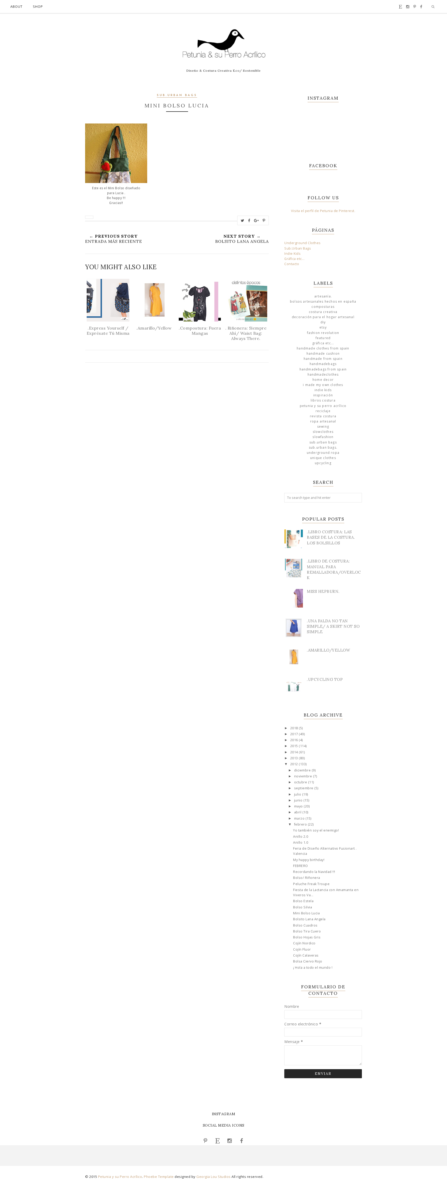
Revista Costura (323, 416)
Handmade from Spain (323, 358)
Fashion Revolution (323, 333)
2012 (294, 764)
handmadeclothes (323, 374)
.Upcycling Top (325, 679)
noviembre (303, 776)
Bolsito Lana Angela (309, 919)
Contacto (291, 264)
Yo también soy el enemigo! (316, 830)
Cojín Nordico (304, 943)
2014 (294, 752)
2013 (294, 758)
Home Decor (323, 379)
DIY (323, 322)
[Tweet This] (242, 220)
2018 (294, 728)
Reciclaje (323, 411)
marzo (300, 818)
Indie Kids (292, 253)
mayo (299, 806)
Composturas (322, 306)
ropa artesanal (323, 421)
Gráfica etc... (294, 259)
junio (298, 800)
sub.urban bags (177, 95)
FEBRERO (300, 866)
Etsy (323, 327)
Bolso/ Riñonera (306, 878)
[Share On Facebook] (249, 220)
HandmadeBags (323, 364)
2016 (294, 740)
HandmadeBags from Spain (323, 369)
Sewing (323, 426)
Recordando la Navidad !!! (314, 872)
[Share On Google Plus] (256, 220)
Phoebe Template (159, 1176)
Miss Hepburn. (323, 591)
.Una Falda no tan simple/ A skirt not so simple (333, 626)
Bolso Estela (303, 901)
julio (298, 794)
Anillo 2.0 (300, 836)
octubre (301, 782)
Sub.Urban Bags (297, 248)
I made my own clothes (323, 385)
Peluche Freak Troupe (311, 884)
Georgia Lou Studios (213, 1176)
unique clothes (323, 458)
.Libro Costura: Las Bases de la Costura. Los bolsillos (331, 537)
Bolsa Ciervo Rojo (307, 961)
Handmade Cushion (323, 353)
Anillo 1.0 (300, 842)
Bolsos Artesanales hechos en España (323, 301)
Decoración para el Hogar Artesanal (323, 317)
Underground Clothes (302, 243)
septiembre (304, 788)
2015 (294, 746)
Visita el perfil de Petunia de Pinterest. (323, 211)
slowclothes (323, 431)
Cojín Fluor (302, 949)
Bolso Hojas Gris (307, 937)
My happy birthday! (308, 860)
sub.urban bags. (323, 447)
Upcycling (323, 463)
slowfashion (322, 437)
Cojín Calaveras (306, 955)
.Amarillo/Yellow (328, 650)
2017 (294, 734)
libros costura (323, 400)
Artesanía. (323, 296)
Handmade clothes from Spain (323, 348)
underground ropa (323, 452)
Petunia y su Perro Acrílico (323, 406)
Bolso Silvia (302, 907)
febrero (301, 824)
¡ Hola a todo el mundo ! (312, 967)
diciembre (303, 770)
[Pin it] (264, 220)
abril (298, 812)
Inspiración (323, 395)
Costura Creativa (323, 312)
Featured (323, 338)
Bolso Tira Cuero (307, 931)
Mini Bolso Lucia (306, 913)
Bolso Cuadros (305, 925)
